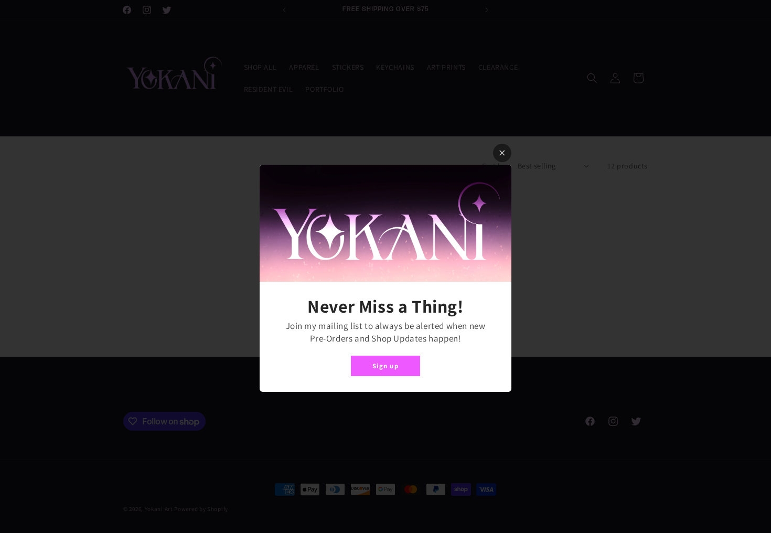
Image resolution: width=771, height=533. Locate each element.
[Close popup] (502, 153)
